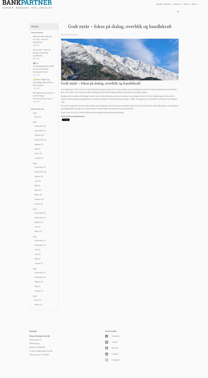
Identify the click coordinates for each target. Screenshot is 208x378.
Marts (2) (38, 304)
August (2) (39, 144)
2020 (35, 296)
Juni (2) (38, 181)
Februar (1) (39, 199)
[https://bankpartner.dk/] (27, 4)
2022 (35, 236)
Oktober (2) (39, 135)
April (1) (38, 117)
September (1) (40, 139)
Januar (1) (39, 158)
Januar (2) (39, 204)
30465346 (41, 347)
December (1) (40, 126)
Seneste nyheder (37, 32)
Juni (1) (38, 254)
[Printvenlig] (178, 11)
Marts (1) (38, 194)
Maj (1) (37, 149)
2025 (35, 122)
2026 (35, 113)
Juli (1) (37, 226)
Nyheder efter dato (37, 109)
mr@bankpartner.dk (44, 351)
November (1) (40, 130)
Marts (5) (38, 153)
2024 (35, 163)
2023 (35, 209)
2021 (35, 269)
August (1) (39, 176)
